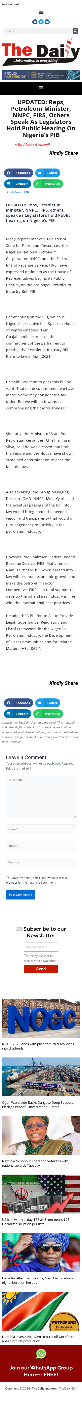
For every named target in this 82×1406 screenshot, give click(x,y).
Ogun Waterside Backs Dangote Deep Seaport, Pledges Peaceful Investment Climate (38, 1104)
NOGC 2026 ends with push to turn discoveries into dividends (38, 1046)
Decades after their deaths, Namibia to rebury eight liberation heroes (37, 1280)
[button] (41, 12)
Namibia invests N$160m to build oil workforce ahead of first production (38, 1338)
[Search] (75, 31)
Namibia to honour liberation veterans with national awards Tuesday (35, 1163)
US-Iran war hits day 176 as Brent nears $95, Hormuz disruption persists (36, 1221)
